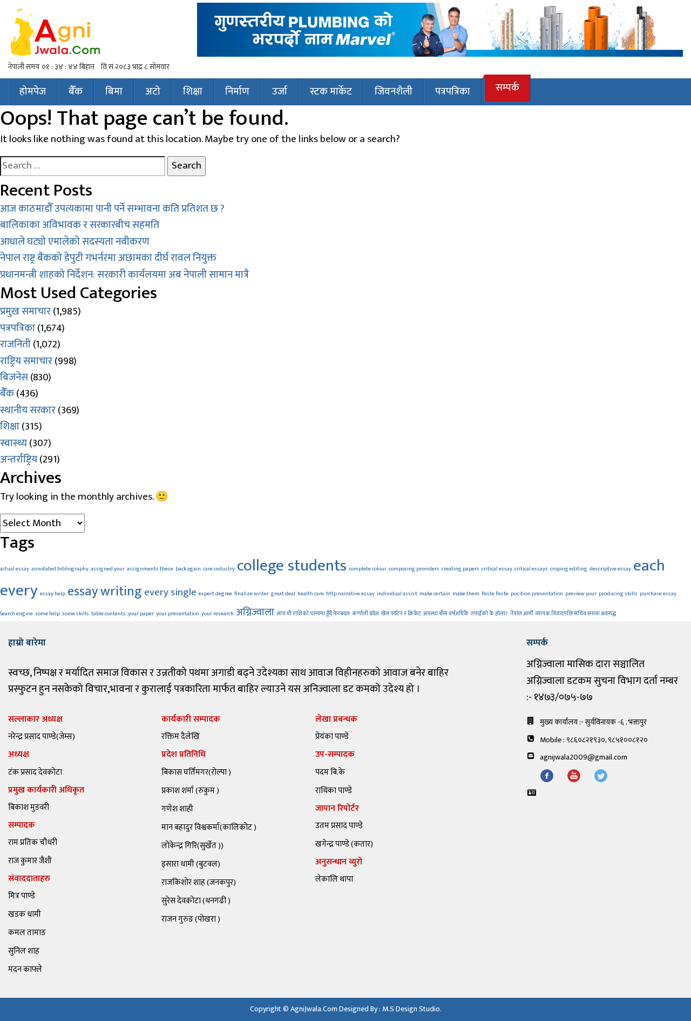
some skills (75, 614)
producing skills (618, 594)
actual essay (14, 569)
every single (170, 592)
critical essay (497, 569)
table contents (108, 614)
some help (47, 614)
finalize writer (251, 594)
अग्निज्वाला (255, 612)
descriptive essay (610, 569)
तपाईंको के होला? (489, 614)
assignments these (150, 569)
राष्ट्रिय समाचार (26, 361)
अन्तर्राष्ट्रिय (18, 459)
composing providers (414, 569)
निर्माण (237, 91)
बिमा (114, 91)
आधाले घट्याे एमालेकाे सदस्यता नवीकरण (75, 241)
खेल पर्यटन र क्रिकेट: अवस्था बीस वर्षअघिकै (425, 614)
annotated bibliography (60, 569)
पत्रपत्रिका (452, 91)
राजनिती (15, 344)
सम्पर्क (507, 87)
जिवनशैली (393, 91)
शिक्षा (192, 91)
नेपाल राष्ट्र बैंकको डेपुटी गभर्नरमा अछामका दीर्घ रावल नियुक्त (108, 258)
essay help (52, 594)
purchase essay (658, 594)
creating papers (460, 569)
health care (310, 594)
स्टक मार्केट (331, 91)
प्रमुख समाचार (25, 311)
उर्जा (279, 91)
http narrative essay (350, 594)
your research (217, 614)
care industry (219, 569)
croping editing (568, 569)
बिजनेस (14, 377)
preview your (581, 594)
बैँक (76, 91)
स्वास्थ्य (13, 443)
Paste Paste (495, 594)
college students (292, 566)
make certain (434, 594)
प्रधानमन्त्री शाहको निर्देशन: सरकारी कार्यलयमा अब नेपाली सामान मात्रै (124, 274)
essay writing (104, 591)
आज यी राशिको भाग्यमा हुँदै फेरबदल (313, 614)
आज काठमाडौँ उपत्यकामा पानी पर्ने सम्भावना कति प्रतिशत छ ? (112, 208)
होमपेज (32, 91)
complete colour (368, 569)
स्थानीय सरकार (28, 410)
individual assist (397, 594)
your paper (141, 614)
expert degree (215, 594)
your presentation (177, 614)
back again (188, 569)
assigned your (108, 569)
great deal (283, 594)
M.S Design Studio (411, 1009)
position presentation (537, 594)
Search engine (16, 614)
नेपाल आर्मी (521, 614)
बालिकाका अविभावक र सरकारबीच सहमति (79, 225)
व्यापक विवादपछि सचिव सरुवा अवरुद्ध (576, 614)
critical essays (531, 569)
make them (465, 594)
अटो (152, 91)
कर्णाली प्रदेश (365, 614)
